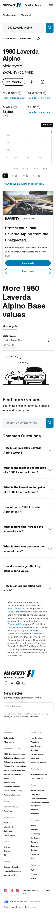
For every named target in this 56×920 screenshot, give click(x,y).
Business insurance (12, 787)
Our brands (35, 838)
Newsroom (35, 846)
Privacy (33, 874)
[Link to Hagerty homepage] (19, 674)
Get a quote (28, 263)
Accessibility (34, 902)
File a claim (9, 742)
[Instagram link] (18, 683)
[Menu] (51, 5)
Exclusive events (38, 762)
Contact (33, 850)
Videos (7, 847)
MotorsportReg (10, 875)
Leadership (35, 834)
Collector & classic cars (14, 758)
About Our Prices (15, 608)
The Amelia (35, 794)
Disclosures (9, 907)
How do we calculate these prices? (23, 183)
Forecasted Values (16, 624)
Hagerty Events (37, 790)
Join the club (36, 738)
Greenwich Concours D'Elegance (39, 804)
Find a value (9, 15)
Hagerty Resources (12, 871)
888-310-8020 (36, 778)
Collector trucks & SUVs (14, 762)
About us (34, 830)
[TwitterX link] (12, 683)
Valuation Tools (32, 5)
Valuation (34, 742)
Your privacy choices (18, 902)
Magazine (34, 758)
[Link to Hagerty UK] (17, 890)
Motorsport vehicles (12, 774)
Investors (34, 854)
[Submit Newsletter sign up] (49, 706)
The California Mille (38, 799)
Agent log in (9, 811)
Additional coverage (12, 795)
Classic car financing (13, 791)
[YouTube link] (24, 683)
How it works (9, 835)
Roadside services (38, 774)
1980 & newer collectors (14, 754)
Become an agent (11, 807)
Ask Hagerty (36, 746)
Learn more (28, 271)
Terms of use (30, 907)
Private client (9, 783)
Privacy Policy (9, 717)
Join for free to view (14, 98)
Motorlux (34, 810)
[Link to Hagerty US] (5, 890)
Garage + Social (11, 867)
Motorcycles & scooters (14, 770)
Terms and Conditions (28, 717)
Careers (34, 842)
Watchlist (26, 15)
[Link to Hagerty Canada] (11, 890)
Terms (33, 878)
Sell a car (8, 831)
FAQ (32, 870)
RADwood (34, 814)
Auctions (8, 823)
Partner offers (36, 754)
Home (33, 826)
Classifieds (9, 827)
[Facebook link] (5, 683)
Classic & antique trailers (15, 766)
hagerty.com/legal (29, 630)
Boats (6, 778)
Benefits (34, 750)
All (5, 855)
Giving (33, 858)
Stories (7, 851)
